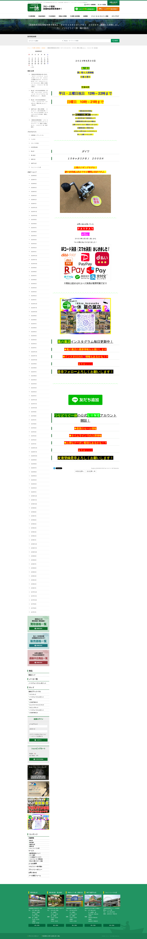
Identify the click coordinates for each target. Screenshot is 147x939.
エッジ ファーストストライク (36, 705)
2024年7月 (33, 275)
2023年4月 (34, 335)
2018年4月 (33, 576)
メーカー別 (33, 679)
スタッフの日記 (35, 143)
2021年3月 (33, 436)
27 (41, 63)
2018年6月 (33, 568)
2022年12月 (34, 351)
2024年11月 (34, 259)
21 (44, 61)
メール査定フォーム (35, 875)
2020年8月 (34, 464)
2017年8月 (33, 608)
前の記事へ (80, 471)
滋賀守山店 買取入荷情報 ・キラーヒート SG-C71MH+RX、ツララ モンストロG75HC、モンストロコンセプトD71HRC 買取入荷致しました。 (39, 112)
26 (38, 63)
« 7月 (32, 67)
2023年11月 (34, 307)
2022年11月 (34, 355)
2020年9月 (34, 460)
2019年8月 (33, 512)
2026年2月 (34, 199)
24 (32, 63)
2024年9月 (34, 267)
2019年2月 (33, 536)
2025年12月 (34, 207)
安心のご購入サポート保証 (36, 861)
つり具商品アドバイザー (35, 857)
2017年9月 (33, 604)
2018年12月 (34, 544)
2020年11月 (34, 452)
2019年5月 (33, 524)
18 (35, 61)
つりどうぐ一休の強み (35, 866)
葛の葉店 (33, 155)
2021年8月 (33, 416)
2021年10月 (34, 407)
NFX (30, 699)
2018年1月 (33, 588)
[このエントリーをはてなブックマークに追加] (54, 468)
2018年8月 (33, 560)
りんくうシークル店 (36, 167)
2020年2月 (34, 488)
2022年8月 (34, 367)
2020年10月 (34, 456)
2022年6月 (34, 375)
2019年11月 (34, 500)
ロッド (31, 687)
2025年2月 (34, 247)
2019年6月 (33, 520)
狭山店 (32, 151)
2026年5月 (34, 187)
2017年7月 (33, 612)
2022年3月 (34, 387)
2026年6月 (34, 183)
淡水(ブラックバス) (35, 691)
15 (47, 60)
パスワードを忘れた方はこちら (37, 734)
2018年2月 (33, 584)
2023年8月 (34, 319)
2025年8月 (34, 223)
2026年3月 (34, 195)
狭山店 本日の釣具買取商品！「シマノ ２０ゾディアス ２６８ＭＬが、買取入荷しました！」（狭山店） (39, 102)
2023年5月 (34, 331)
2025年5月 (34, 235)
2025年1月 (33, 251)
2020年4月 (34, 480)
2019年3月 (33, 532)
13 (41, 60)
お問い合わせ (33, 872)
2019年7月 (33, 516)
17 (32, 61)
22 (47, 61)
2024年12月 (34, 255)
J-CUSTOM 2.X (33, 702)
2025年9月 (34, 219)
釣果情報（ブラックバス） (37, 135)
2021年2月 (33, 440)
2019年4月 (33, 528)
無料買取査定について (34, 853)
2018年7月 (33, 564)
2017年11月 (34, 596)
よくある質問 (33, 863)
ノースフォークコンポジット (37, 683)
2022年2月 (34, 391)
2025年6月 (34, 231)
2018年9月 (33, 556)
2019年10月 (34, 504)
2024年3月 (34, 291)
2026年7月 (33, 179)
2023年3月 (34, 339)
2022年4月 (34, 383)
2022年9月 (34, 363)
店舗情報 (31, 838)
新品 (30, 671)
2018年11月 (34, 548)
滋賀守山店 (33, 163)
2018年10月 (34, 552)
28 (44, 63)
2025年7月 (33, 227)
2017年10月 (34, 600)
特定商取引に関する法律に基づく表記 (51, 936)
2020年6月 (34, 472)
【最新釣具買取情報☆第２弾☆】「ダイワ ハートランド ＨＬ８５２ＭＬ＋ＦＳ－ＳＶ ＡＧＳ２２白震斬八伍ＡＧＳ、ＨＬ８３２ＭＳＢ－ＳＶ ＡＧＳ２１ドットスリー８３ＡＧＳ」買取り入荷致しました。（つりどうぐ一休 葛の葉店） (39, 80)
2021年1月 (33, 444)
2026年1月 (33, 203)
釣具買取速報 (34, 147)
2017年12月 (34, 592)
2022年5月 (34, 379)
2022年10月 (34, 359)
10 (32, 60)
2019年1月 (33, 540)
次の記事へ (90, 471)
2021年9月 (33, 411)
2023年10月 (34, 311)
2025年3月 (34, 243)
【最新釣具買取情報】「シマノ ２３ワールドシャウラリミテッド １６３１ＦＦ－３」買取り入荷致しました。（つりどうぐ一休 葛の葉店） (39, 123)
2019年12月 (34, 496)
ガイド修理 (32, 855)
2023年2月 (34, 343)
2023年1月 (33, 347)
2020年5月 (34, 476)
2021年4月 (33, 432)
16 (29, 61)
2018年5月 (33, 572)
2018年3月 (33, 580)
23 (29, 63)
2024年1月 (33, 299)
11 (35, 60)
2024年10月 (34, 263)
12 (38, 60)
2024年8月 (34, 271)
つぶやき (33, 139)
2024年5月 (34, 283)
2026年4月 (34, 191)
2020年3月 (34, 484)
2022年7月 (33, 371)
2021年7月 (33, 420)
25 (35, 63)
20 (41, 61)
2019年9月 (33, 508)
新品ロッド (32, 675)
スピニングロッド (33, 707)
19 (38, 61)
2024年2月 (34, 295)
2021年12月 (34, 399)
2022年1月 (33, 395)
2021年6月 (33, 424)
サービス (31, 851)
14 (44, 60)
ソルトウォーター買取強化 (36, 859)
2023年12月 (34, 303)
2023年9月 (34, 315)
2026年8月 (34, 175)
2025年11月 (34, 211)
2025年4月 (34, 239)
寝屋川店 (33, 159)
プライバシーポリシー (35, 869)
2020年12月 (34, 448)
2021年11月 (34, 403)
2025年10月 (34, 215)
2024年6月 (34, 279)
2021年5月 (33, 428)
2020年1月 (33, 492)
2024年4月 (34, 287)
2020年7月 (33, 468)
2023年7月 (33, 323)
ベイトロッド (32, 694)
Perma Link (116, 468)
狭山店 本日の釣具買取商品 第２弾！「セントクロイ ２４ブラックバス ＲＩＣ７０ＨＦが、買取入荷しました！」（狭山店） (39, 93)
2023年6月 (34, 327)
